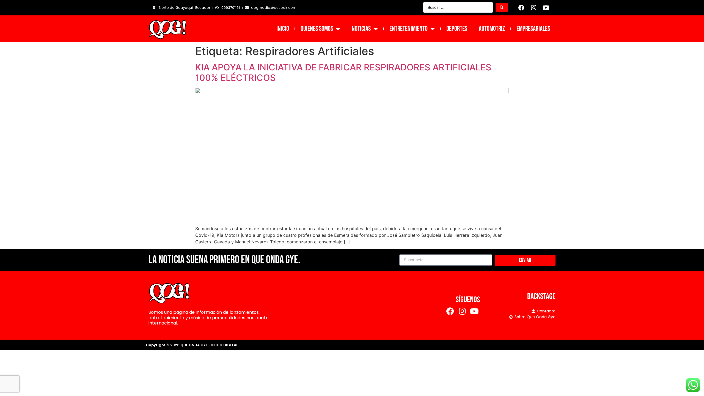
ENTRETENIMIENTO (408, 28)
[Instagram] (533, 7)
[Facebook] (521, 7)
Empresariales (533, 28)
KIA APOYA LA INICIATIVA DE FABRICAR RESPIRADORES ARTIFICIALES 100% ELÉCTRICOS (343, 72)
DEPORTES (456, 28)
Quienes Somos (317, 28)
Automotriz (492, 28)
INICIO (282, 28)
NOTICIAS (361, 28)
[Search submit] (502, 7)
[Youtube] (545, 7)
